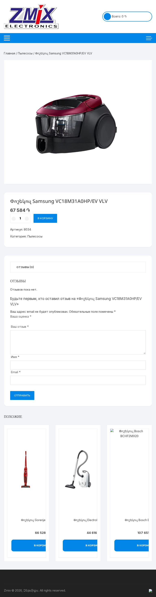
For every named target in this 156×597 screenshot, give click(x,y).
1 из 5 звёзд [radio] (12, 320)
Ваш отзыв (20, 327)
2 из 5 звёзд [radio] (16, 320)
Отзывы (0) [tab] (25, 267)
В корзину (45, 218)
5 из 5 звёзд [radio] (29, 320)
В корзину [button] (42, 545)
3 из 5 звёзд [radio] (20, 320)
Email (16, 372)
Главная (9, 53)
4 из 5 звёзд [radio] (24, 320)
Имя (15, 357)
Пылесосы (25, 53)
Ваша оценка (20, 316)
